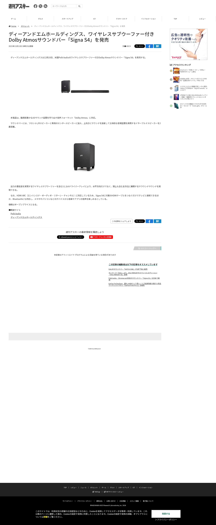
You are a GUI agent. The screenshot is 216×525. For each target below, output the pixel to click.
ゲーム (13, 19)
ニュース (83, 487)
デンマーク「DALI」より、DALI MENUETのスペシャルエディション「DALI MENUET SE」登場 (133, 273)
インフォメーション (148, 19)
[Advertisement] (161, 7)
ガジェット (25, 26)
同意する (166, 514)
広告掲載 (123, 501)
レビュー (202, 19)
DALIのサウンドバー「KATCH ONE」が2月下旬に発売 (128, 269)
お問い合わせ (111, 501)
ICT (94, 19)
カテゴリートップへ (148, 248)
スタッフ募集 (134, 501)
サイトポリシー (68, 501)
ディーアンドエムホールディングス (26, 217)
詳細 (46, 517)
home (13, 26)
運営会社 (99, 501)
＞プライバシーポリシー (166, 519)
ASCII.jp (97, 492)
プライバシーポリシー (84, 501)
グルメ (40, 19)
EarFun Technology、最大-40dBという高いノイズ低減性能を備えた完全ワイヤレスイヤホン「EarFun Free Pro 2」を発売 (135, 284)
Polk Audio (16, 213)
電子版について (148, 501)
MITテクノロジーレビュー (115, 492)
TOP (175, 19)
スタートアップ (67, 19)
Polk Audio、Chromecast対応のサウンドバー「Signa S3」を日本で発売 (134, 279)
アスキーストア (121, 19)
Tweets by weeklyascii (94, 349)
